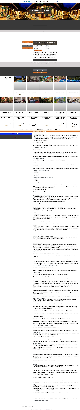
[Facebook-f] (57, 406)
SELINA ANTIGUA (47, 92)
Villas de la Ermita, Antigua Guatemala (20, 123)
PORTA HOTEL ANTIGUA (60, 92)
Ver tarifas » (20, 94)
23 (41, 129)
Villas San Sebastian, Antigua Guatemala (73, 118)
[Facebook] (57, 1)
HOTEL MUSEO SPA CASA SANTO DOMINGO (20, 92)
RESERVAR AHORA (27, 45)
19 (37, 129)
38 (58, 129)
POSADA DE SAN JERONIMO (6, 112)
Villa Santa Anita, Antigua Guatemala (46, 123)
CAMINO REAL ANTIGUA (33, 92)
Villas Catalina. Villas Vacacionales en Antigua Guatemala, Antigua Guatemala (33, 124)
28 (47, 129)
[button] (40, 12)
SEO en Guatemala (27, 406)
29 (48, 129)
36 (56, 129)
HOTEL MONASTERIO (19, 112)
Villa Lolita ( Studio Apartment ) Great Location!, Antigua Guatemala (73, 124)
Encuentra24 (47, 409)
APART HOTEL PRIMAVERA (33, 112)
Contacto (47, 1)
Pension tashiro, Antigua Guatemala (6, 78)
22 (40, 129)
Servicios (44, 1)
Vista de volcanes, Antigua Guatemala (47, 118)
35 (55, 129)
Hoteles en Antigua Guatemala (37, 1)
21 (39, 129)
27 (46, 129)
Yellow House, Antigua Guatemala (20, 118)
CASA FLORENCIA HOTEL (73, 112)
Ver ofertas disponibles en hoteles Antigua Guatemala (40, 131)
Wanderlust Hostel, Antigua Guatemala (33, 118)
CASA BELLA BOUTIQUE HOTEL (6, 117)
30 (49, 129)
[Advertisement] (40, 36)
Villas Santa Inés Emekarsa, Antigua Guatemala (60, 118)
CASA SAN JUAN (47, 112)
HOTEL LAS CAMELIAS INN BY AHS (60, 113)
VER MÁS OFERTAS (27, 48)
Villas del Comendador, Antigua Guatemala (6, 123)
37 (57, 129)
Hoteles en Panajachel (32, 406)
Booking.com (45, 60)
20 (38, 129)
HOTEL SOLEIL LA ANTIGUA (73, 92)
